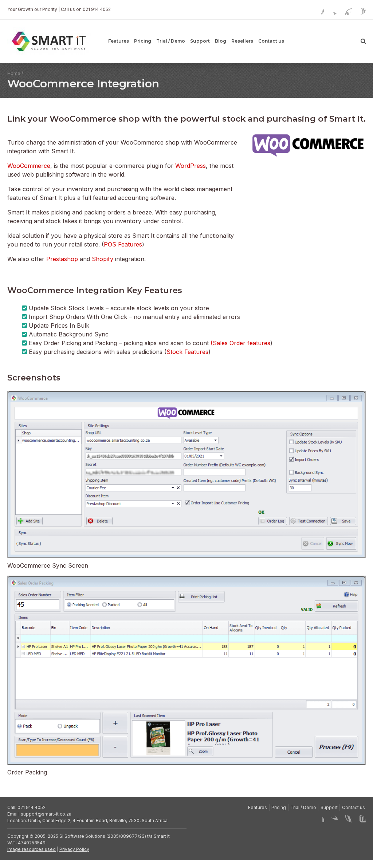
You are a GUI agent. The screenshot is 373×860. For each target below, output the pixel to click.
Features (118, 41)
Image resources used (31, 849)
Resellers (242, 41)
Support (200, 41)
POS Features (123, 244)
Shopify (103, 259)
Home (13, 73)
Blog (220, 41)
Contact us (271, 41)
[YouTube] (360, 9)
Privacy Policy (74, 849)
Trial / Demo (170, 41)
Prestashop (63, 259)
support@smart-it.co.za (46, 814)
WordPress (190, 165)
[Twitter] (332, 9)
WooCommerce (28, 165)
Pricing (142, 41)
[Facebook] (318, 9)
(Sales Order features (240, 343)
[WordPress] (346, 9)
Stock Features (187, 351)
